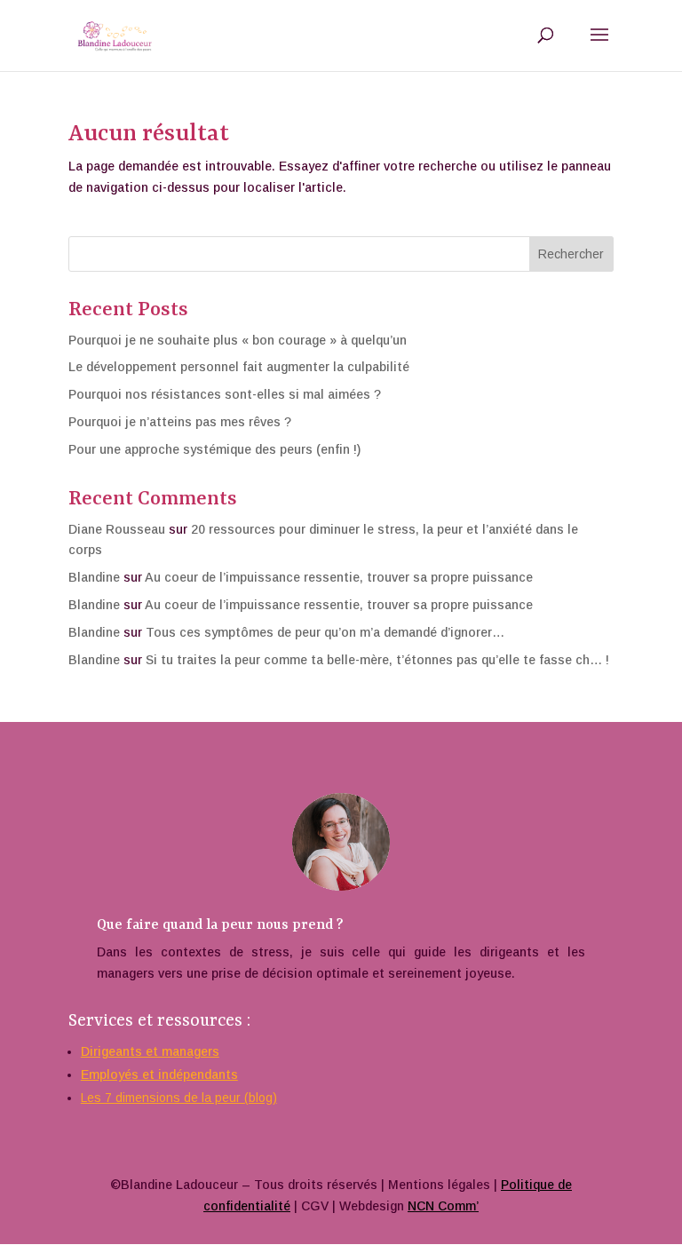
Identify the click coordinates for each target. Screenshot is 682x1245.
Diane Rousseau (116, 529)
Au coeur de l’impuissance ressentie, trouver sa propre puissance (339, 577)
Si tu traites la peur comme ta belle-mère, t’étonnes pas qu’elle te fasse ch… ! (377, 660)
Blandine (94, 577)
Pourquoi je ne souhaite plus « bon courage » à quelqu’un (237, 340)
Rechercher (571, 254)
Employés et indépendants (159, 1074)
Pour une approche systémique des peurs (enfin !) (214, 449)
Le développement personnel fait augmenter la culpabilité (238, 367)
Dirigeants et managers (150, 1051)
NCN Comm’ (443, 1206)
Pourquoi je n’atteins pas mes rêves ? (179, 422)
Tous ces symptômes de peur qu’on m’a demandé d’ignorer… (325, 632)
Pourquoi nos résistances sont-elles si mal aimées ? (224, 394)
